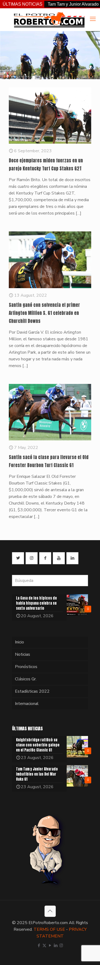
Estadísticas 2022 (32, 691)
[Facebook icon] (39, 945)
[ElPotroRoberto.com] (49, 19)
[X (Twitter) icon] (44, 945)
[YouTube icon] (50, 945)
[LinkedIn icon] (56, 945)
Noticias (22, 654)
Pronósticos (26, 667)
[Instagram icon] (61, 945)
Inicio (19, 642)
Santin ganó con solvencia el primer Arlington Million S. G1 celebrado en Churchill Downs (44, 313)
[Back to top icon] (50, 911)
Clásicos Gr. (26, 679)
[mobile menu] (92, 19)
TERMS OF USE (49, 929)
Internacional (27, 704)
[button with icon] (18, 558)
